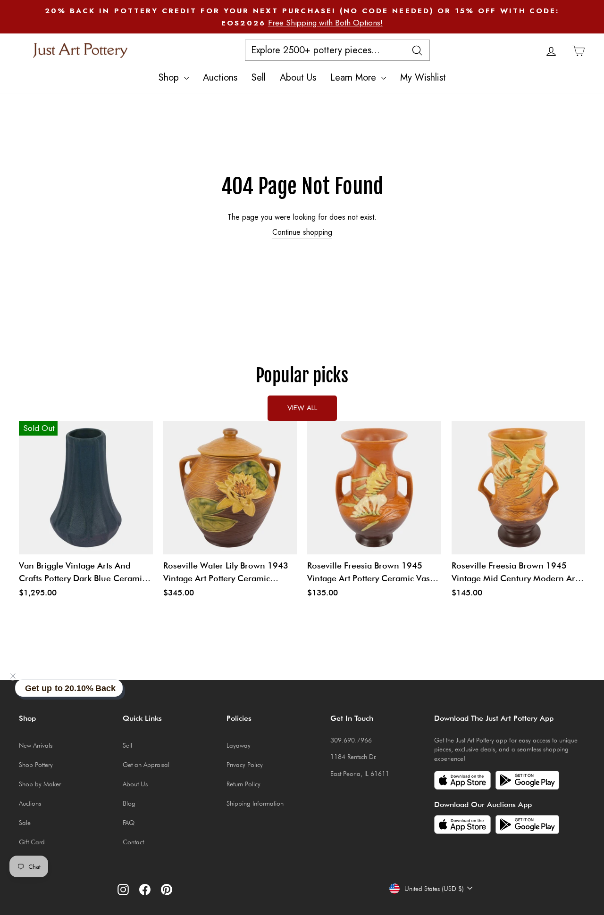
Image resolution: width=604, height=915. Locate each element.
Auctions (220, 77)
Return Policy (243, 784)
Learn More (354, 77)
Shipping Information (255, 803)
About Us (298, 77)
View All (302, 408)
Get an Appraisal (146, 764)
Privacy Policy (244, 764)
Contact (133, 842)
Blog (129, 803)
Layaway (238, 745)
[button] (12, 676)
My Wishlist (423, 77)
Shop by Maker (40, 784)
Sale (25, 822)
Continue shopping (302, 232)
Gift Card (32, 842)
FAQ (128, 822)
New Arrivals (35, 745)
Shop (170, 77)
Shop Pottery (36, 764)
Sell (259, 77)
